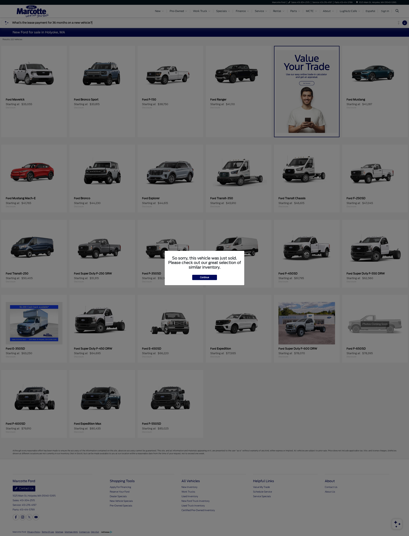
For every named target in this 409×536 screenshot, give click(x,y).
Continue (204, 277)
